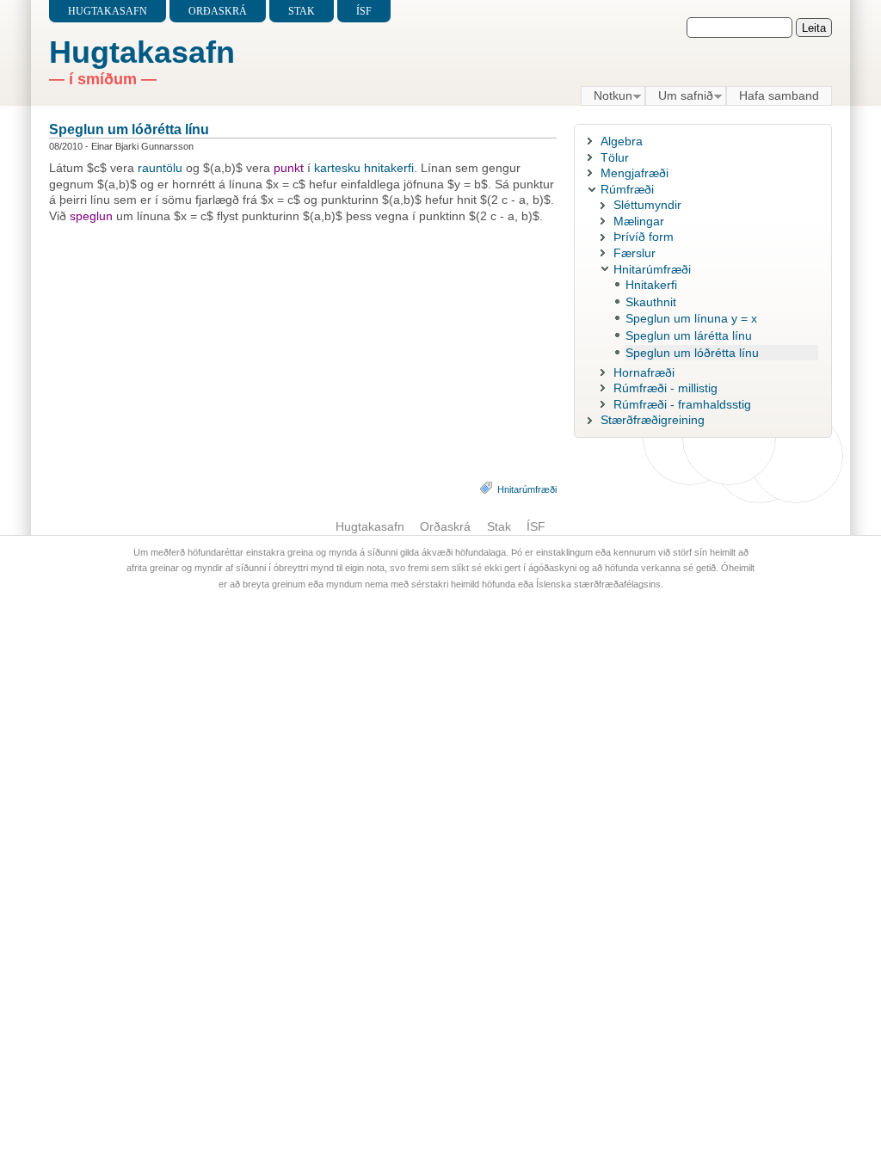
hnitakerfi (389, 168)
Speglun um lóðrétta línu (129, 129)
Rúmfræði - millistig (665, 388)
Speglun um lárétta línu (688, 335)
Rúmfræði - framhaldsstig (682, 404)
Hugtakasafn (107, 11)
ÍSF (364, 11)
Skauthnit (650, 302)
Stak (301, 11)
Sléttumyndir (647, 205)
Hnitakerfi (651, 285)
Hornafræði (644, 372)
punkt (289, 168)
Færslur (634, 253)
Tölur (615, 157)
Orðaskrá (217, 11)
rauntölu (160, 168)
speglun (91, 216)
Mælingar (638, 221)
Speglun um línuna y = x (691, 318)
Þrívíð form (643, 236)
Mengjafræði (634, 173)
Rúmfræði (627, 189)
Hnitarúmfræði (527, 489)
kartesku (337, 168)
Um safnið (679, 96)
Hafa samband (779, 95)
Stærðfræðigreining (653, 420)
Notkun (606, 96)
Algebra (622, 141)
